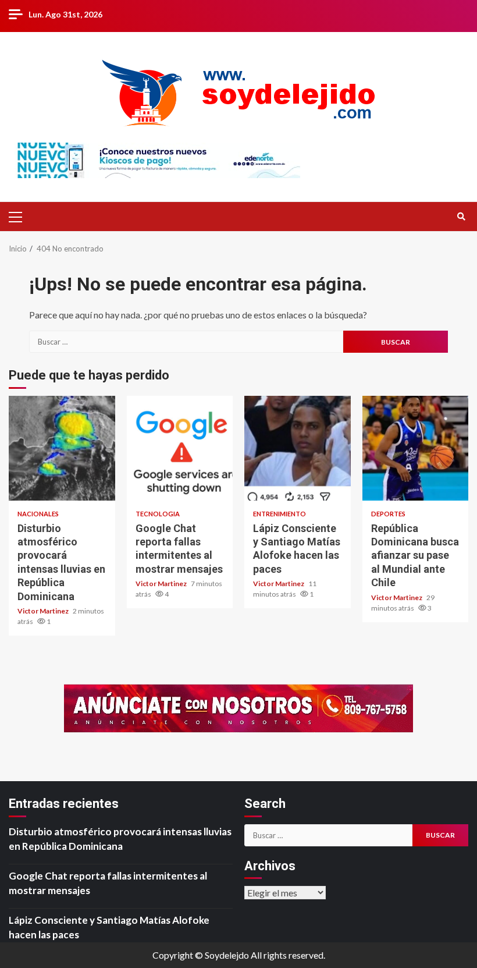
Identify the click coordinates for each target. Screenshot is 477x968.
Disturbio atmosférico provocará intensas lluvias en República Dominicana (62, 448)
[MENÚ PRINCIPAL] (20, 216)
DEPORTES (388, 513)
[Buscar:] (186, 342)
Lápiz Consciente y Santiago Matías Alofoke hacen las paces (297, 448)
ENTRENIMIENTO (279, 513)
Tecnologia (158, 513)
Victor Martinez (43, 611)
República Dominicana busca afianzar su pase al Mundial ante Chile (415, 448)
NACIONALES (38, 513)
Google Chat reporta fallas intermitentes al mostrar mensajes (180, 448)
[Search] (461, 216)
